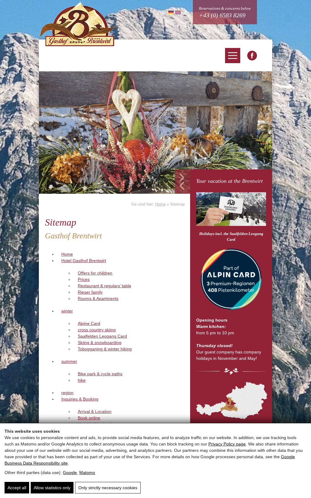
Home (160, 204)
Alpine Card (89, 323)
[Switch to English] (177, 12)
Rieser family (90, 292)
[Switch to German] (170, 12)
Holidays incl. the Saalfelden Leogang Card (231, 236)
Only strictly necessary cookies (107, 487)
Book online (89, 417)
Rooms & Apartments (98, 298)
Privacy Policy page (227, 444)
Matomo (87, 472)
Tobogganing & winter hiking (105, 348)
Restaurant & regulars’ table (104, 285)
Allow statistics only (52, 487)
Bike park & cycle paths (100, 373)
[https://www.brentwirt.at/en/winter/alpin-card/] (231, 280)
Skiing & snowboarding (99, 342)
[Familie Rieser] (231, 400)
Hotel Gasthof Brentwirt (83, 260)
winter (67, 311)
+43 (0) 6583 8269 (222, 15)
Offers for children (95, 273)
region (67, 392)
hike (82, 380)
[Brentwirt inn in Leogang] (252, 55)
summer (69, 361)
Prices (84, 279)
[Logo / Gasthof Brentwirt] (80, 24)
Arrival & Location (94, 411)
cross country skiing (97, 329)
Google (70, 472)
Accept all (17, 487)
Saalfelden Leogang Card (102, 336)
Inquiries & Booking (79, 399)
